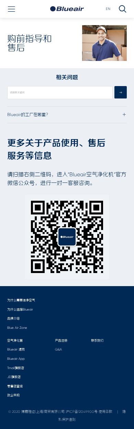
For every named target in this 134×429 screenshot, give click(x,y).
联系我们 (97, 340)
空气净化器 (15, 340)
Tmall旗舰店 (15, 368)
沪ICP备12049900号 (82, 412)
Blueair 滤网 (16, 349)
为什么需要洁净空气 (21, 300)
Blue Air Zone (17, 327)
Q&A (58, 349)
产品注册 (61, 340)
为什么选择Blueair (20, 309)
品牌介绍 (13, 318)
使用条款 (105, 412)
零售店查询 (15, 386)
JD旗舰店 (14, 377)
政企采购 (13, 395)
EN (108, 9)
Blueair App (16, 358)
